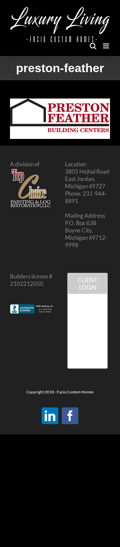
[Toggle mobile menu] (106, 45)
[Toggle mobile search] (93, 45)
